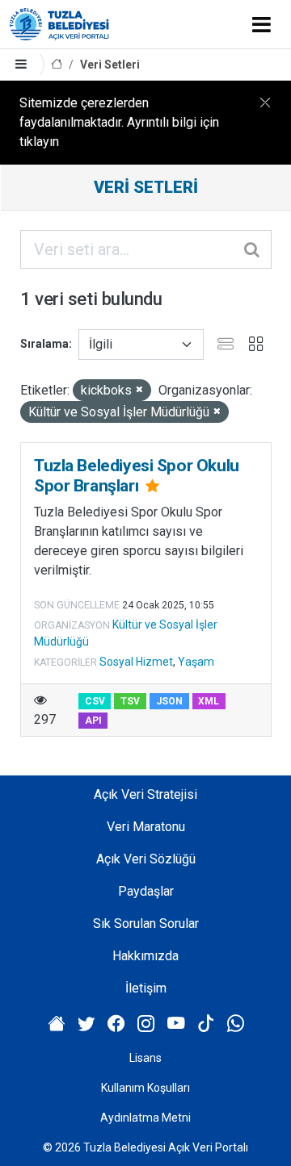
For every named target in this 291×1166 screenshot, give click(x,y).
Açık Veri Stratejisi (145, 794)
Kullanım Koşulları (145, 1087)
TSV (130, 701)
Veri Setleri (110, 64)
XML (208, 701)
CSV (95, 701)
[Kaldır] (139, 390)
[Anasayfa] (56, 65)
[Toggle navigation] (261, 24)
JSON (169, 701)
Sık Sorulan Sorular (146, 923)
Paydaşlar (146, 891)
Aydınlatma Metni (145, 1117)
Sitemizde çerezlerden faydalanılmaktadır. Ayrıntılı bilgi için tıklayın (119, 122)
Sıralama (44, 343)
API (93, 720)
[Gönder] (253, 249)
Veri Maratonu (146, 826)
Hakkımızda (145, 955)
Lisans (145, 1057)
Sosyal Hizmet (136, 661)
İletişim (146, 988)
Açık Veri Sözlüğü (146, 859)
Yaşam (196, 661)
